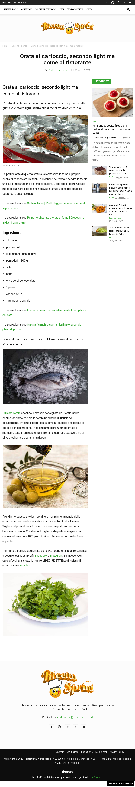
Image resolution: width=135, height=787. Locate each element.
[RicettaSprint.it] (67, 28)
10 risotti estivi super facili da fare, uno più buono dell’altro (119, 231)
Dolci (94, 121)
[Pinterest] (118, 2)
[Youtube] (130, 2)
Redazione (87, 751)
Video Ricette (75, 9)
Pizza (61, 9)
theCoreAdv (96, 777)
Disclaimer (101, 751)
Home (5, 45)
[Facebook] (106, 2)
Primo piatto (114, 237)
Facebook (41, 555)
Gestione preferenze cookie (121, 783)
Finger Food (11, 9)
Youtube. (25, 565)
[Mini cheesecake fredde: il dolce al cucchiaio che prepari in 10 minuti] (112, 102)
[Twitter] (124, 2)
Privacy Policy (117, 751)
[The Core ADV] (67, 773)
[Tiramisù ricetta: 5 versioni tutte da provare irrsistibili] (99, 170)
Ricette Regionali (45, 9)
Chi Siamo (72, 751)
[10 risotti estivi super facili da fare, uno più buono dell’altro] (99, 231)
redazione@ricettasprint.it (75, 717)
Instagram (56, 555)
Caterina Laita (58, 70)
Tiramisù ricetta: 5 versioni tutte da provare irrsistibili (118, 170)
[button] (128, 9)
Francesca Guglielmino (104, 137)
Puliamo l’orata (11, 413)
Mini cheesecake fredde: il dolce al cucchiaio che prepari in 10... (111, 129)
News (89, 9)
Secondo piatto (19, 45)
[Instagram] (112, 2)
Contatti (59, 751)
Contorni (26, 9)
